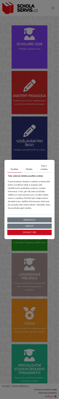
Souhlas (14, 169)
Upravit (29, 226)
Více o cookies (44, 167)
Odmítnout (29, 219)
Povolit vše (29, 232)
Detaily (29, 169)
